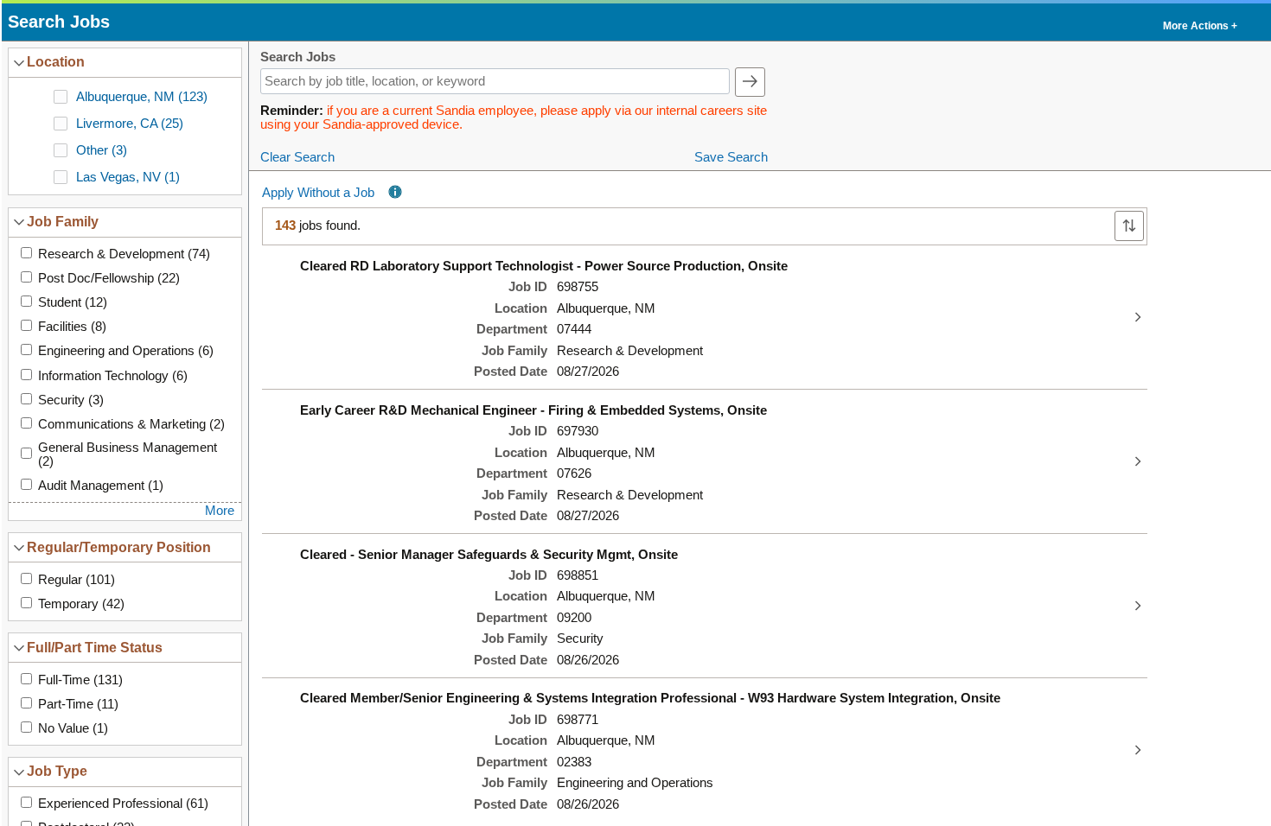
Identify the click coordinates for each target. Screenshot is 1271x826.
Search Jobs (297, 57)
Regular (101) (76, 580)
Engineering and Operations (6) (126, 351)
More (219, 511)
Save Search (731, 157)
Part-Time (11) (78, 704)
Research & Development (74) (124, 254)
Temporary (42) (81, 604)
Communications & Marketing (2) (131, 424)
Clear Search (297, 157)
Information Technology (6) (113, 376)
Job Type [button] (57, 770)
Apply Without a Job (318, 193)
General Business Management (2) (127, 454)
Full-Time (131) (80, 680)
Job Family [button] (63, 221)
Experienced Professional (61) (123, 803)
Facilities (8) (72, 327)
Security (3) (71, 400)
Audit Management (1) (100, 485)
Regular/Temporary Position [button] (119, 547)
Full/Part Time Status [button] (95, 647)
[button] (1198, 22)
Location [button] (56, 61)
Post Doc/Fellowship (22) (109, 278)
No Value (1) (73, 728)
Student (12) (72, 302)
